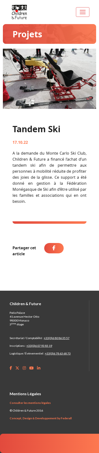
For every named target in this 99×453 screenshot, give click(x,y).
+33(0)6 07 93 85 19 (39, 346)
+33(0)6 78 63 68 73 (58, 353)
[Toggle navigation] (82, 12)
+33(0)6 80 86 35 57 (56, 338)
